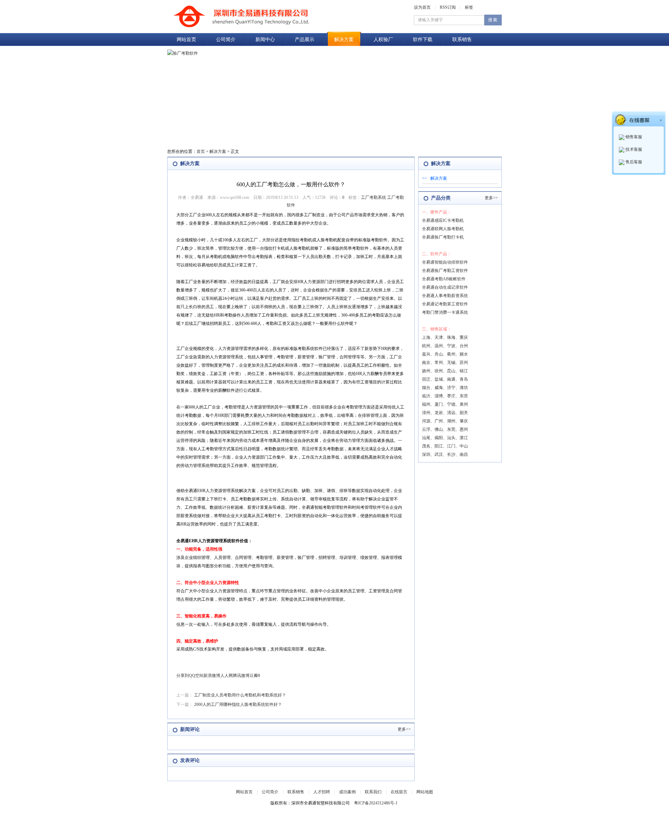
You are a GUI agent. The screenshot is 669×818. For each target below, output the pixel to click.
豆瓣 (253, 675)
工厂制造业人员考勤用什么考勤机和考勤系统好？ (240, 695)
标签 (469, 7)
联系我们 (373, 791)
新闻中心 (265, 39)
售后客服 (633, 161)
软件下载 (422, 39)
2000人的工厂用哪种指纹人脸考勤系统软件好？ (238, 704)
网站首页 (186, 39)
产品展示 (304, 39)
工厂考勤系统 (373, 197)
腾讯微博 (241, 675)
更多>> (404, 729)
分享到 (182, 675)
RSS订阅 (448, 7)
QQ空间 (196, 675)
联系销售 (462, 39)
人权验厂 (383, 39)
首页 (201, 151)
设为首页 (422, 7)
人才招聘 (321, 791)
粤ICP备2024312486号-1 (376, 803)
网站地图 (424, 791)
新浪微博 (211, 675)
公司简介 (226, 39)
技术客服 (633, 149)
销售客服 (633, 136)
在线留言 (399, 791)
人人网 (226, 675)
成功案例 (347, 791)
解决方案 (344, 39)
